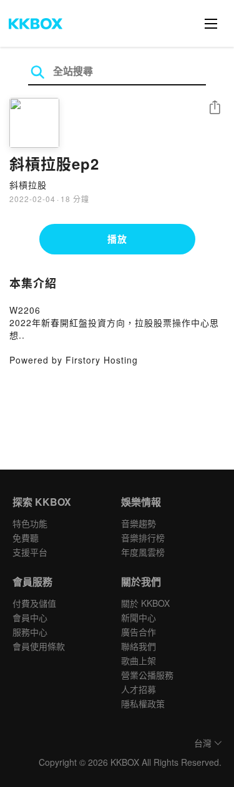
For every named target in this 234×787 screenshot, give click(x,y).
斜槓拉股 (28, 184)
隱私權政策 (143, 703)
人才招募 (138, 689)
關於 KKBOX (145, 603)
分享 (215, 108)
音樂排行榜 (143, 537)
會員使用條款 (38, 646)
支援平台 (29, 552)
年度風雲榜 (143, 552)
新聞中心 (138, 617)
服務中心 (29, 631)
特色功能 (29, 523)
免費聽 (25, 537)
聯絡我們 (138, 646)
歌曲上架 (138, 660)
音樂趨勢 (138, 523)
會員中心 (29, 617)
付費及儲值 (34, 603)
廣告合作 (138, 631)
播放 (117, 239)
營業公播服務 (147, 675)
